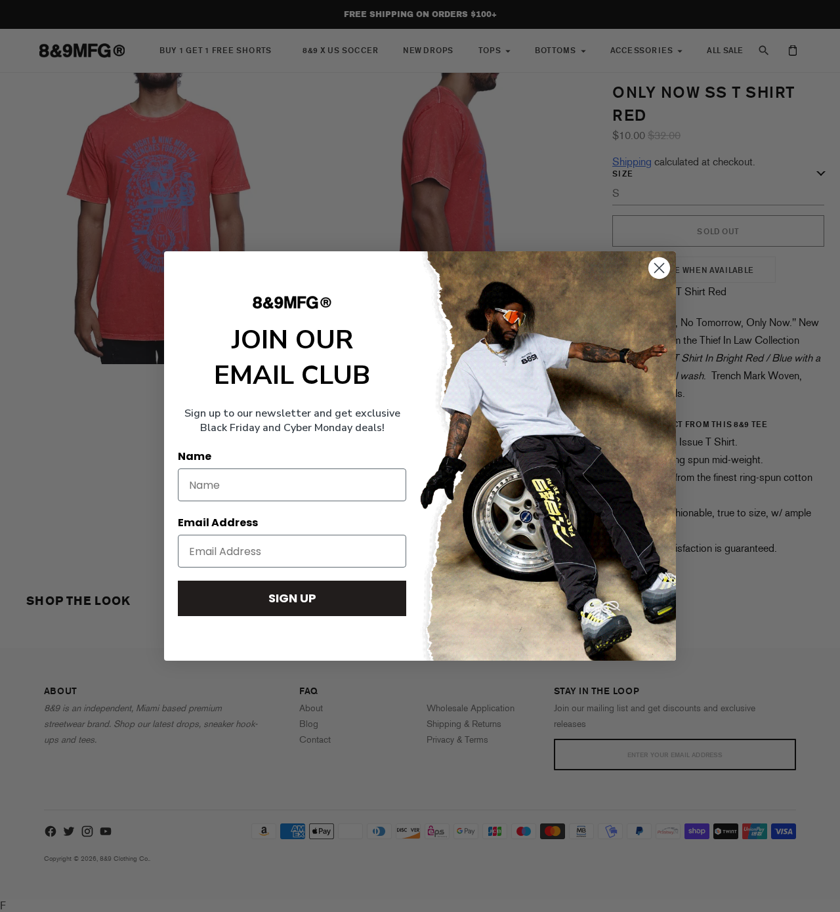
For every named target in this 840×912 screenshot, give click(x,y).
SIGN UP (292, 598)
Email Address (218, 522)
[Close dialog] (659, 268)
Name (194, 456)
